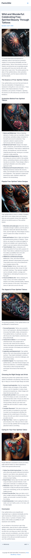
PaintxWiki (6, 3)
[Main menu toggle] (27, 3)
